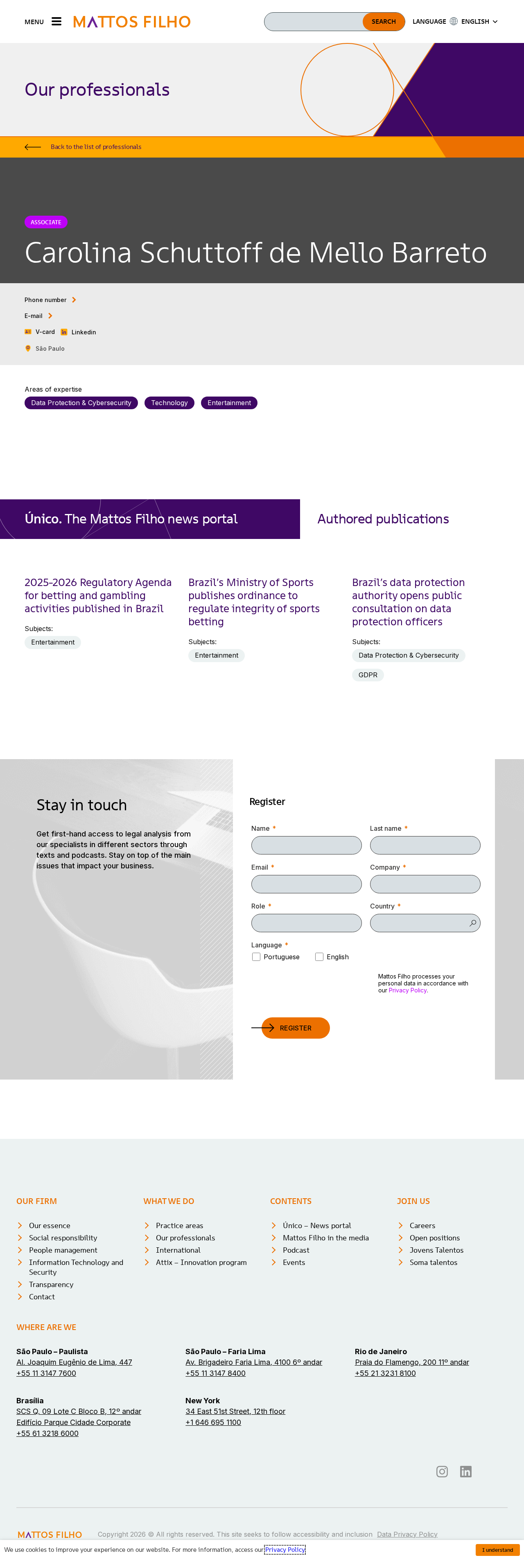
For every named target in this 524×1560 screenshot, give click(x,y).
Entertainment (229, 403)
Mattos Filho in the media (326, 1237)
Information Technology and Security (76, 1267)
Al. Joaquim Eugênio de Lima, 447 (74, 1362)
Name (260, 828)
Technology (169, 403)
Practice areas (179, 1225)
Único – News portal (317, 1225)
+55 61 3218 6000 (47, 1433)
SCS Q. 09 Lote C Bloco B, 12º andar (78, 1411)
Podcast (296, 1250)
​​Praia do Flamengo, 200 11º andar (412, 1362)
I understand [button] (497, 1549)
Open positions (435, 1237)
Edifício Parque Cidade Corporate (73, 1422)
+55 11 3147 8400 (215, 1373)
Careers (423, 1225)
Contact (42, 1296)
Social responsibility (63, 1237)
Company (385, 867)
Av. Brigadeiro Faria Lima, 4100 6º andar (253, 1362)
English (338, 957)
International (178, 1250)
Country (382, 906)
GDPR (368, 675)
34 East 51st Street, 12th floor (235, 1411)
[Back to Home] (132, 21)
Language (266, 945)
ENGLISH (475, 21)
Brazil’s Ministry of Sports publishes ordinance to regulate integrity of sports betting (254, 602)
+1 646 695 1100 (213, 1422)
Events (294, 1262)
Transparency (51, 1284)
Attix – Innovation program (201, 1262)
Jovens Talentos (437, 1250)
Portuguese (282, 957)
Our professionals (185, 1237)
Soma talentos (434, 1262)
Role (258, 906)
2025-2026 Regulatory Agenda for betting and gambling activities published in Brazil (98, 595)
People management (63, 1250)
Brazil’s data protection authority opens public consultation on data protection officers (408, 602)
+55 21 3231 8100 (385, 1373)
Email (259, 867)
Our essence (49, 1225)
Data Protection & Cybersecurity (81, 403)
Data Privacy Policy (407, 1534)
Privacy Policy (408, 990)
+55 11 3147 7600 (46, 1373)
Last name (386, 828)
